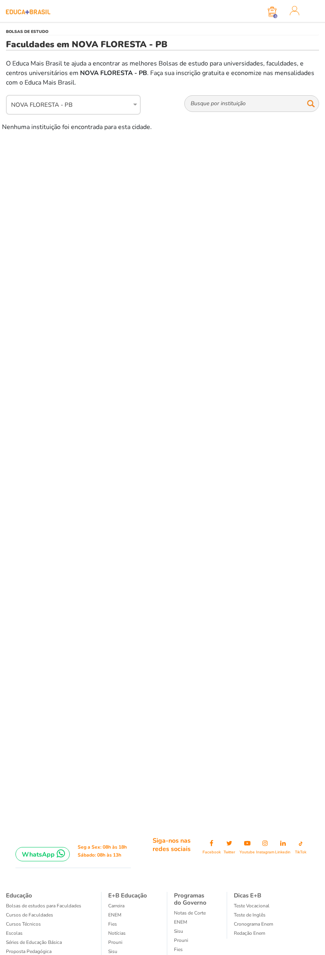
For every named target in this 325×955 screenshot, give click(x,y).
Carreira (116, 906)
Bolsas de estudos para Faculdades (43, 906)
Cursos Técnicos (23, 924)
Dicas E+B (247, 895)
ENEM (114, 915)
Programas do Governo (190, 899)
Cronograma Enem (253, 924)
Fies (112, 924)
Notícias (117, 933)
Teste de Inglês (250, 915)
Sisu (112, 951)
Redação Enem (249, 933)
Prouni (115, 942)
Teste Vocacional (252, 906)
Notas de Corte (190, 913)
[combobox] (69, 104)
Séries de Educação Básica (34, 942)
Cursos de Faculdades (29, 915)
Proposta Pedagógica (29, 951)
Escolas (14, 933)
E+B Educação (127, 895)
